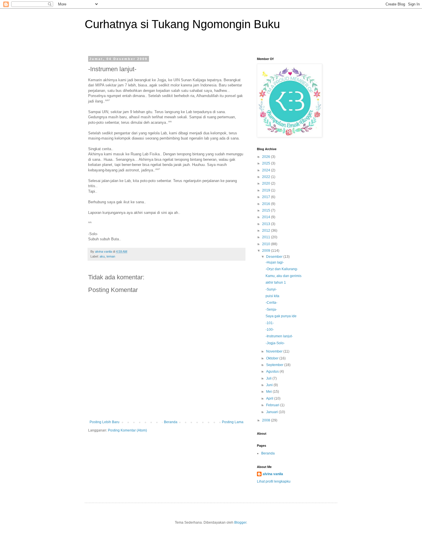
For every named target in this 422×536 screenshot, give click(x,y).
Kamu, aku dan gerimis (283, 276)
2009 (266, 251)
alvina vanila (273, 474)
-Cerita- (271, 303)
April (270, 398)
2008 (266, 420)
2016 (266, 204)
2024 (266, 170)
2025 (266, 163)
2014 (266, 217)
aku (102, 256)
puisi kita (272, 296)
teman (111, 256)
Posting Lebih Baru (104, 422)
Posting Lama (232, 422)
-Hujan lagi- (275, 262)
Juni (270, 385)
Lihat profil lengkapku (274, 481)
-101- (270, 323)
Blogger (240, 522)
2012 (266, 231)
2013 (266, 224)
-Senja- (271, 309)
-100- (270, 330)
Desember (274, 257)
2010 (266, 244)
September (275, 365)
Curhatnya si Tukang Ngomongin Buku (182, 24)
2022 (266, 177)
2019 (266, 190)
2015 (266, 210)
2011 (266, 237)
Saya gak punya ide (281, 316)
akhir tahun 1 (276, 282)
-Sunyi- (271, 289)
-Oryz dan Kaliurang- (282, 269)
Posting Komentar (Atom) (127, 430)
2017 (266, 197)
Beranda (170, 422)
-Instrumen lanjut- (279, 336)
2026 (266, 157)
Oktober (272, 358)
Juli (269, 378)
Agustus (273, 371)
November (274, 351)
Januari (272, 412)
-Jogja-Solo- (275, 343)
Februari (273, 405)
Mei (269, 392)
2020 (266, 183)
